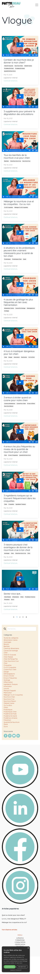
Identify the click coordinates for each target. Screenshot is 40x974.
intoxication (17, 357)
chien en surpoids (8, 65)
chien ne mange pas (11, 659)
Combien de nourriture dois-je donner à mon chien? (19, 61)
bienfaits (6, 161)
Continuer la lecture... (11, 81)
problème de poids (9, 68)
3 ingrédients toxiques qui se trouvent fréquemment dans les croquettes (20, 498)
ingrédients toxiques (21, 504)
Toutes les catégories (11, 638)
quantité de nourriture (9, 71)
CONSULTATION (20, 942)
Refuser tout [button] (22, 967)
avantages (6, 553)
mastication (24, 357)
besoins (6, 644)
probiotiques (7, 259)
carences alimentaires (9, 403)
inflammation (15, 597)
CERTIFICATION (20, 944)
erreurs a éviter (31, 403)
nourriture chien (19, 65)
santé (24, 259)
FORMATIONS (20, 940)
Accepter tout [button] (9, 967)
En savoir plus (18, 963)
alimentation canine (9, 308)
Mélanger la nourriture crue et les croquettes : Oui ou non (19, 203)
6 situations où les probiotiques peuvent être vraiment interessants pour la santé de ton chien (19, 251)
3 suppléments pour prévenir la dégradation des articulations (19, 113)
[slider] (18, 55)
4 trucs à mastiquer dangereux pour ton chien (19, 352)
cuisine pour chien (21, 403)
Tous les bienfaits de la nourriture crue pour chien (17, 156)
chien (5, 357)
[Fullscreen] (36, 55)
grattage (6, 311)
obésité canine (28, 65)
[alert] (16, 959)
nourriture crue (26, 161)
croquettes (11, 504)
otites (21, 597)
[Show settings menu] (33, 55)
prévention (6, 599)
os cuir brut (32, 357)
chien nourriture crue (15, 161)
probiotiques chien (16, 259)
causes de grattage (20, 308)
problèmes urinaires (30, 597)
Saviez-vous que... (12, 593)
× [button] (28, 948)
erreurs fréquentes (13, 455)
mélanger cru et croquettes (21, 207)
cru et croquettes (8, 207)
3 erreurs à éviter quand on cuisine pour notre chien (17, 399)
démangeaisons (31, 308)
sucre (12, 599)
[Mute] (29, 55)
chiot (5, 455)
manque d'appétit (10, 691)
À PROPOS (20, 938)
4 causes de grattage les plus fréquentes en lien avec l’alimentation (18, 302)
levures (6, 688)
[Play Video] (3, 55)
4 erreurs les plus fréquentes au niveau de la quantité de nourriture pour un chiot (19, 449)
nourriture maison (8, 406)
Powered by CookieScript (15, 970)
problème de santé (20, 68)
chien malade (7, 597)
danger (10, 357)
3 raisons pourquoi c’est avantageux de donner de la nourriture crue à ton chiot (18, 547)
